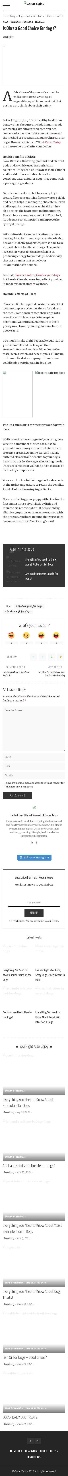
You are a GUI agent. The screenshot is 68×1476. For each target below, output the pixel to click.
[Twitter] (42, 657)
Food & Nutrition (12, 22)
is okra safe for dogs (18, 612)
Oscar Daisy (8, 37)
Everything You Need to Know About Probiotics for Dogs (17, 975)
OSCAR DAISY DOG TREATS (20, 1417)
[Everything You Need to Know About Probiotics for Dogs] (34, 562)
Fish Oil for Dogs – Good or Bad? (25, 1357)
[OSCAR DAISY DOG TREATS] (34, 1392)
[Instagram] (36, 842)
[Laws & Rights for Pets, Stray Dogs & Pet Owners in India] (50, 955)
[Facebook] (33, 657)
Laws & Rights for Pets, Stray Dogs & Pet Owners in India (50, 975)
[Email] (60, 657)
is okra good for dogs (30, 606)
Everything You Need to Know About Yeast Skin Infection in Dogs (47, 1017)
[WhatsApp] (51, 657)
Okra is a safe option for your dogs (37, 275)
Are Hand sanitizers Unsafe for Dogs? (29, 1166)
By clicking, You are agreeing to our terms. (36, 921)
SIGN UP (34, 913)
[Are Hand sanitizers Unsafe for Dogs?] (34, 576)
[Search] (62, 5)
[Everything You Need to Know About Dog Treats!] (34, 1266)
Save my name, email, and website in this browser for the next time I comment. (35, 785)
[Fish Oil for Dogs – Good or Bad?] (34, 1332)
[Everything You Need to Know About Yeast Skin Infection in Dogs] (50, 997)
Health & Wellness (34, 22)
